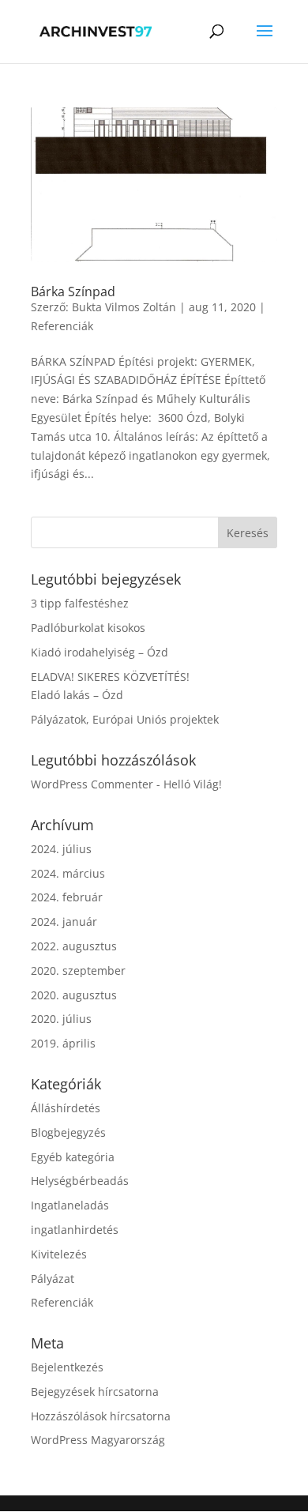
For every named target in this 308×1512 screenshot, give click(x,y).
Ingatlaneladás (70, 1205)
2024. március (68, 873)
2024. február (67, 897)
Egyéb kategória (73, 1156)
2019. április (63, 1043)
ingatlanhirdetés (74, 1229)
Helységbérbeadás (80, 1180)
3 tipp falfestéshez (80, 603)
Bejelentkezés (67, 1367)
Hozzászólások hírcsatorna (101, 1416)
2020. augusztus (74, 994)
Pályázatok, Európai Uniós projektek (125, 719)
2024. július (61, 848)
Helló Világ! (192, 784)
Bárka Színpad (73, 291)
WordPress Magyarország (98, 1439)
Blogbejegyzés (68, 1132)
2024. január (64, 921)
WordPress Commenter (92, 784)
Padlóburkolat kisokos (88, 627)
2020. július (61, 1018)
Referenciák (62, 325)
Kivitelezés (59, 1254)
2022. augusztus (74, 945)
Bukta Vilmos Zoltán (124, 306)
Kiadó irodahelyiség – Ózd (99, 652)
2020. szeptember (78, 970)
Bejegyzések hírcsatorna (95, 1391)
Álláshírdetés (65, 1107)
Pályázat (52, 1278)
